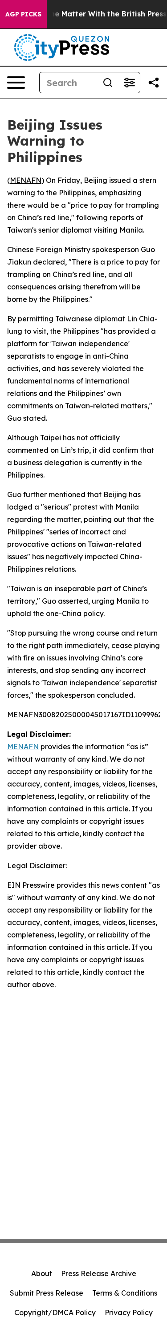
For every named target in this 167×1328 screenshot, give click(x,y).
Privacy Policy (129, 1312)
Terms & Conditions (124, 1292)
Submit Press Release (46, 1292)
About (41, 1273)
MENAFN (25, 180)
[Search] (107, 82)
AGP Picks (23, 14)
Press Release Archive (98, 1273)
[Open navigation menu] (16, 82)
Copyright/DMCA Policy (55, 1312)
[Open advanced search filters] (129, 82)
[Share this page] (153, 82)
